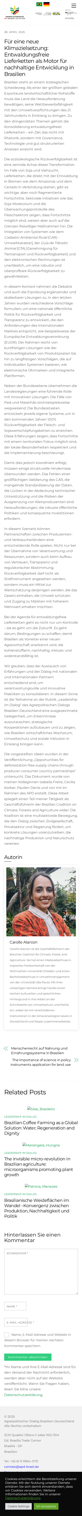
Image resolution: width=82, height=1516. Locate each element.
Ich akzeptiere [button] (46, 1506)
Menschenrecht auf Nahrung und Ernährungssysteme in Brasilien (39, 1050)
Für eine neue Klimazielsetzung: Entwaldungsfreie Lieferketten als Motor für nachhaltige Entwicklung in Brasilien (39, 57)
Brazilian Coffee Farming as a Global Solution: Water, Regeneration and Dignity (41, 1128)
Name (12, 1306)
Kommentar (17, 1253)
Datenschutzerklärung (23, 1395)
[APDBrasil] (14, 20)
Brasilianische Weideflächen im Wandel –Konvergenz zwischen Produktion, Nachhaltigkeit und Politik (36, 1208)
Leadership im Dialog (20, 1116)
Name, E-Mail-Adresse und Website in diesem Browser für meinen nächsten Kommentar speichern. (37, 1340)
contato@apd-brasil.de (21, 1467)
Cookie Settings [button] (18, 1506)
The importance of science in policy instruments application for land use (41, 1062)
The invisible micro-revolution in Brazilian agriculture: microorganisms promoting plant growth (38, 1166)
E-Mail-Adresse (20, 1322)
